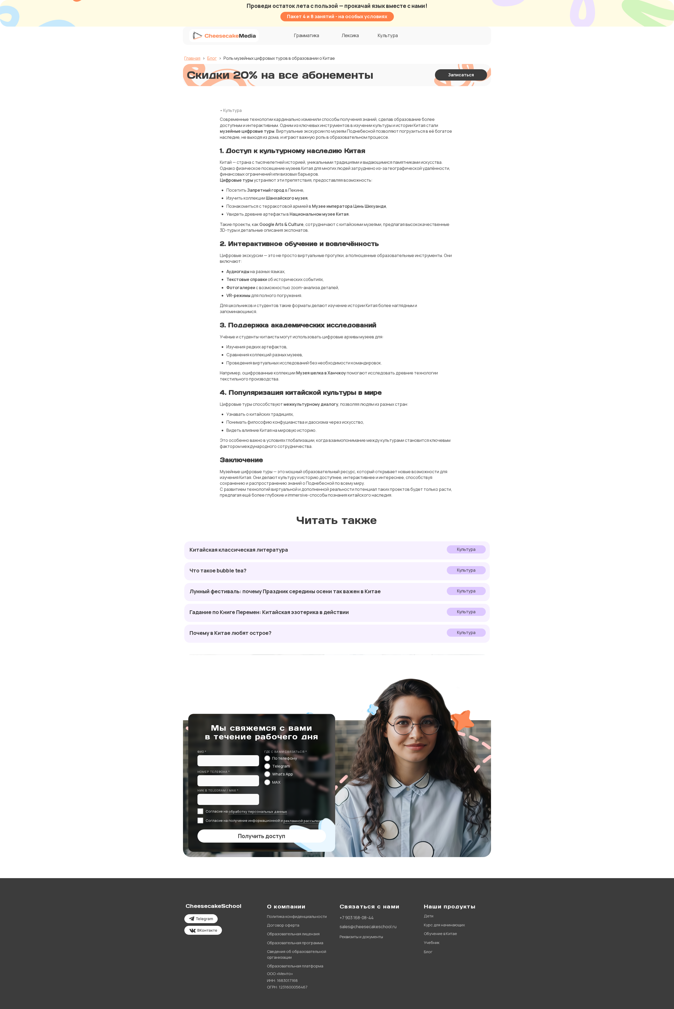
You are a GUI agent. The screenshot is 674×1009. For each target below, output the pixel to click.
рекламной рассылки (302, 820)
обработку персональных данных (258, 811)
